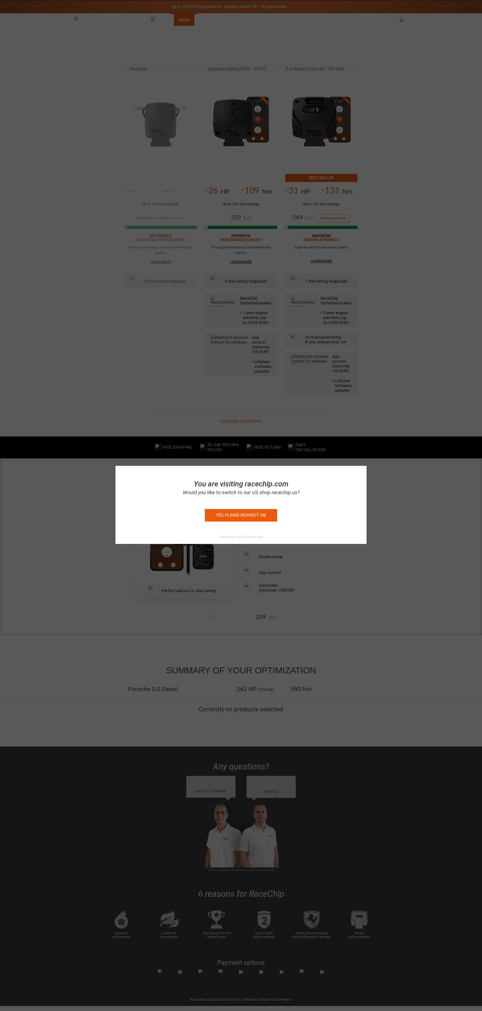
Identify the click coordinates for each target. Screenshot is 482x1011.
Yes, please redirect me (241, 515)
